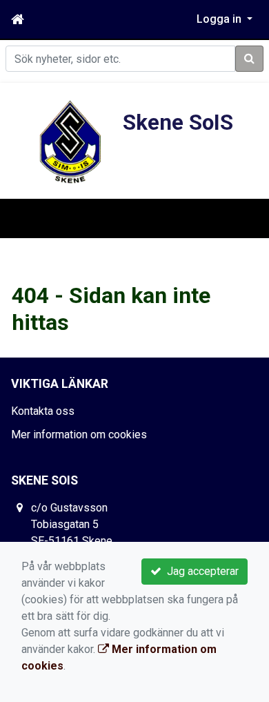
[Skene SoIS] (71, 143)
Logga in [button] (220, 19)
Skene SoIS (178, 122)
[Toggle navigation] (30, 218)
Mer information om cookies (79, 434)
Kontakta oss (42, 411)
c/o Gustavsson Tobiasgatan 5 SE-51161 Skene (71, 524)
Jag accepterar (200, 571)
